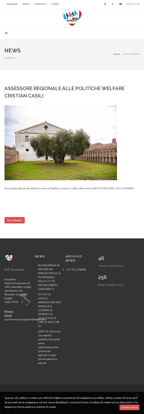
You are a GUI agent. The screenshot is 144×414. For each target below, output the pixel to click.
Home (116, 54)
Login (54, 4)
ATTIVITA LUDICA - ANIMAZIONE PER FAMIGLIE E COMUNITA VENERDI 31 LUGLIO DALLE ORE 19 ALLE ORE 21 (49, 310)
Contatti (40, 4)
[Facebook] (105, 4)
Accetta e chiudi (129, 407)
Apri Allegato (14, 220)
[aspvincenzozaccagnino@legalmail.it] (120, 4)
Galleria (12, 4)
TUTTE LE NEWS (76, 269)
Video (26, 4)
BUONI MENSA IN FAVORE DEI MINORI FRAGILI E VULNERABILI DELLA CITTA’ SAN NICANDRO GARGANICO (49, 277)
